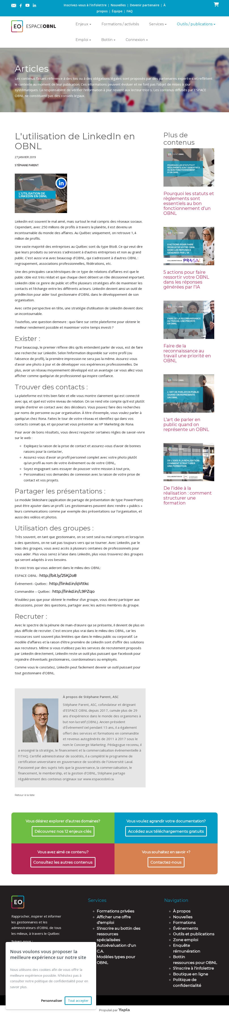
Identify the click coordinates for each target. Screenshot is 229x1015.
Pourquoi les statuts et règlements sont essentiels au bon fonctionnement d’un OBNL (188, 203)
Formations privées (115, 911)
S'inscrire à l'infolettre (193, 968)
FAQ (130, 11)
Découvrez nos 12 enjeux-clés (63, 831)
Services (156, 24)
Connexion (135, 40)
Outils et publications (193, 934)
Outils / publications (194, 24)
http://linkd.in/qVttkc (69, 583)
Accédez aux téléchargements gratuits (166, 831)
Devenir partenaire (144, 5)
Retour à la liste (24, 795)
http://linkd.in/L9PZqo (73, 591)
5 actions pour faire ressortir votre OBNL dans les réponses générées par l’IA (186, 279)
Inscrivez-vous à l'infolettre (85, 5)
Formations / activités (120, 24)
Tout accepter (78, 1000)
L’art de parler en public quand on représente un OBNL (186, 424)
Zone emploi (185, 939)
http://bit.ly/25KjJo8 (57, 575)
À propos (182, 911)
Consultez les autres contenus (63, 862)
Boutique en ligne (190, 974)
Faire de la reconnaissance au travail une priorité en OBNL (187, 353)
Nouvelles (118, 5)
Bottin (106, 40)
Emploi (82, 40)
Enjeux (82, 24)
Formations (184, 922)
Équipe (117, 11)
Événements (185, 928)
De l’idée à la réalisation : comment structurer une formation (187, 495)
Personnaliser (51, 1000)
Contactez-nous (166, 862)
